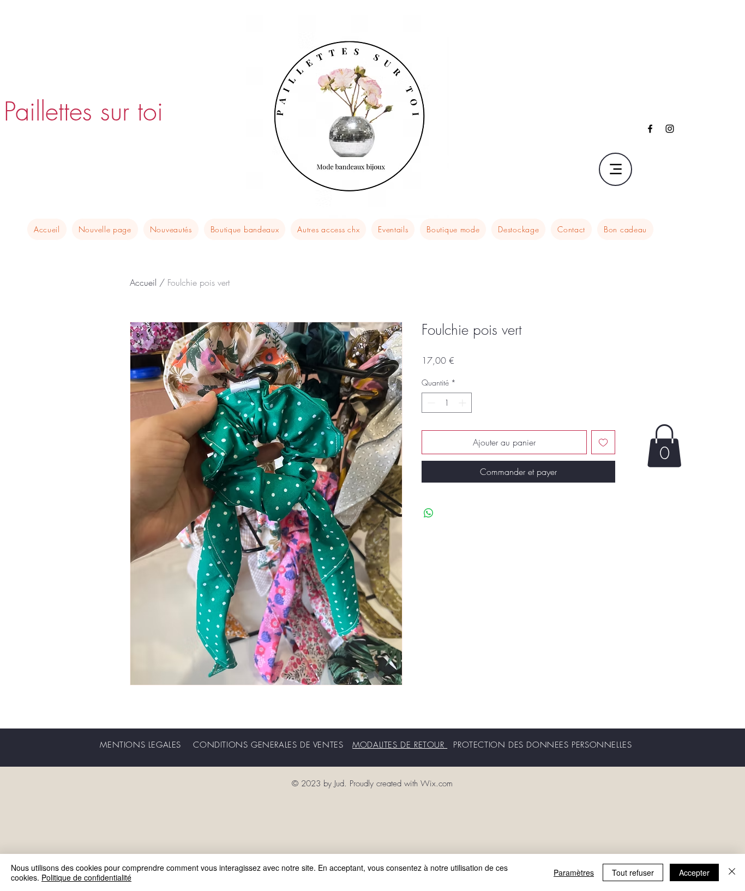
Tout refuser (633, 872)
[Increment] (463, 402)
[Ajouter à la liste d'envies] (603, 442)
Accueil (143, 282)
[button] (664, 445)
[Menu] (615, 169)
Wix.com (436, 783)
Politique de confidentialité (86, 877)
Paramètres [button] (574, 872)
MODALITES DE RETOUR (399, 744)
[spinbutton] (446, 402)
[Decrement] (430, 402)
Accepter (694, 872)
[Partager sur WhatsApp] (428, 513)
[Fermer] (731, 872)
